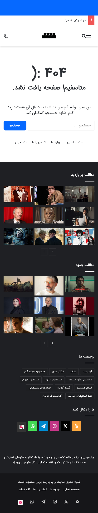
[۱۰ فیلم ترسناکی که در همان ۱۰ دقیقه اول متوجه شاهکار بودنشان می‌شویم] (49, 215)
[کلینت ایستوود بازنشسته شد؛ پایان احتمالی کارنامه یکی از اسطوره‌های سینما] (18, 215)
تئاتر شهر (58, 371)
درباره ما (56, 142)
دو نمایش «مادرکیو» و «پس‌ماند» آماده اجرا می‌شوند (52, 20)
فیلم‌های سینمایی (40, 388)
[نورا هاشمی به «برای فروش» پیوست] (18, 305)
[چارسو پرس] (49, 36)
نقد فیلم (20, 142)
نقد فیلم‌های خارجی (80, 396)
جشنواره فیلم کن (34, 371)
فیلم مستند (84, 388)
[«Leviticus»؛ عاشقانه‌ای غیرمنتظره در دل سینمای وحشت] (49, 236)
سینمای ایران (54, 380)
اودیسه (87, 371)
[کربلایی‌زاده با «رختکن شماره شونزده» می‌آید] (79, 326)
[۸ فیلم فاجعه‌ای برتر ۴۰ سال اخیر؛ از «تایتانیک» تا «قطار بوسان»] (18, 236)
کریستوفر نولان (52, 396)
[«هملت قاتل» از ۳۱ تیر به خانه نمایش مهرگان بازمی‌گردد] (79, 306)
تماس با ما (38, 142)
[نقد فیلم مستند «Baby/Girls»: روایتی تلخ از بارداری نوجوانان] (49, 325)
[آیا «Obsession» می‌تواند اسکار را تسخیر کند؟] (79, 284)
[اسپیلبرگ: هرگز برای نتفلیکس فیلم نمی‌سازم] (49, 305)
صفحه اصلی (75, 142)
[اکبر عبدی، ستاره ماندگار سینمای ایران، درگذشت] (49, 195)
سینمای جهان (30, 380)
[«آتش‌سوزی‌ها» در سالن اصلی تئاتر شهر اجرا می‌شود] (49, 285)
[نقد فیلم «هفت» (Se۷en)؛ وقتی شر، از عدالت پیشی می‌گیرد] (79, 194)
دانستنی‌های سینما (80, 380)
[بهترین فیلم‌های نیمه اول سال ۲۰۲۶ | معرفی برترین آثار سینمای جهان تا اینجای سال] (79, 236)
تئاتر (73, 371)
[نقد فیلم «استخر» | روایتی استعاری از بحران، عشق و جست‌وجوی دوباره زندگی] (79, 216)
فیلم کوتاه (63, 388)
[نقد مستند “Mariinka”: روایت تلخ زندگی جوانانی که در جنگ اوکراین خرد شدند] (18, 284)
